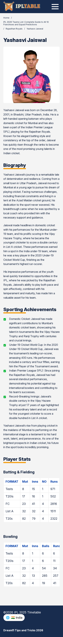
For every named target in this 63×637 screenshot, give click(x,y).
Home (6, 17)
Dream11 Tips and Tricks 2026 (23, 630)
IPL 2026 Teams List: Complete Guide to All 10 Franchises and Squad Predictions (26, 23)
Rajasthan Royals (14, 28)
